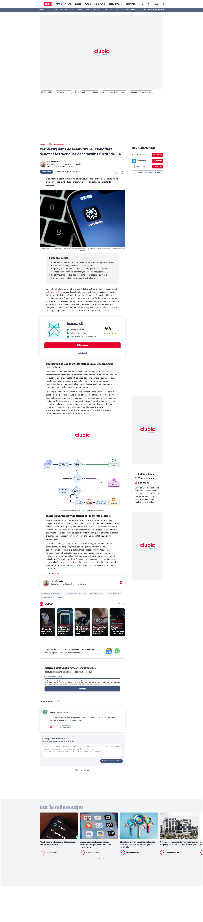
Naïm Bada (55, 161)
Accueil (42, 144)
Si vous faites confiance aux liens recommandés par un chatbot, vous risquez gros (95, 844)
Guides (78, 4)
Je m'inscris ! (82, 689)
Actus (59, 4)
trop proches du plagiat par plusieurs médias (80, 562)
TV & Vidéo (108, 9)
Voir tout (122, 604)
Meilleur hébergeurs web (57, 144)
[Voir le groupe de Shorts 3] (85, 639)
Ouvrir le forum (84, 770)
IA (76, 92)
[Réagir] (116, 172)
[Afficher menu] (39, 4)
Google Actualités (72, 649)
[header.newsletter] (149, 4)
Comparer (130, 4)
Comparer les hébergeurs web (147, 172)
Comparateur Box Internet (140, 92)
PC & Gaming (77, 9)
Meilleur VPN (46, 92)
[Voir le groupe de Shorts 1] (80, 639)
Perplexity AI (54, 292)
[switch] (156, 4)
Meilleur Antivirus (63, 92)
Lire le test (82, 353)
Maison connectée (131, 9)
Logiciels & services (60, 9)
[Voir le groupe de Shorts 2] (82, 639)
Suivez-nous (46, 171)
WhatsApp (89, 649)
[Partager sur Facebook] (197, 904)
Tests (68, 4)
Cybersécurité (43, 9)
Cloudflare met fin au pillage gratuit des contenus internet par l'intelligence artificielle (137, 844)
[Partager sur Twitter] (197, 911)
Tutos (88, 4)
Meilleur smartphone (90, 92)
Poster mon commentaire (111, 761)
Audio (118, 9)
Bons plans (99, 4)
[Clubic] (48, 4)
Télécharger (115, 4)
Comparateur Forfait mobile (114, 92)
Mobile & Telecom (92, 9)
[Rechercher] (142, 4)
